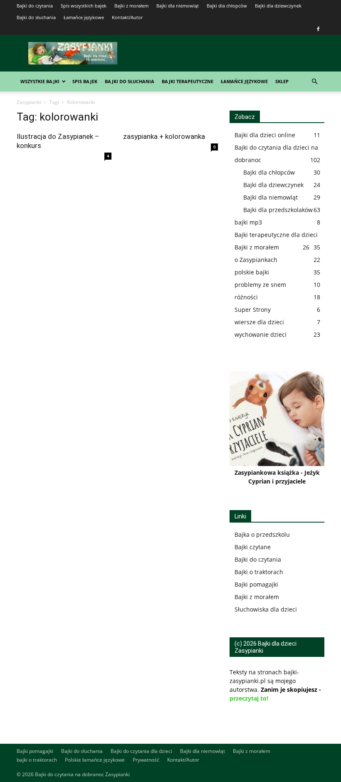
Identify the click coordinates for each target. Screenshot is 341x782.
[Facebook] (318, 29)
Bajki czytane (253, 547)
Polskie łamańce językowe (95, 759)
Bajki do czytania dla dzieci (141, 751)
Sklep (282, 81)
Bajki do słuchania (36, 17)
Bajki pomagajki (256, 584)
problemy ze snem (260, 285)
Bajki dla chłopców (227, 5)
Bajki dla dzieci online (265, 135)
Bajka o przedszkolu (262, 534)
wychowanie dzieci (261, 334)
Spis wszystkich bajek (83, 5)
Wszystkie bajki (39, 81)
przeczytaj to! (249, 698)
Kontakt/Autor (127, 17)
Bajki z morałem (131, 5)
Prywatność (146, 759)
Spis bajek (84, 81)
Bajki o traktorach (259, 572)
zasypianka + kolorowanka (164, 136)
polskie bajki (252, 272)
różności (246, 297)
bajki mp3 (248, 222)
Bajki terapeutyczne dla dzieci (276, 235)
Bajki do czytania (35, 5)
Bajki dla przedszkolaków (278, 210)
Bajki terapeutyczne (187, 81)
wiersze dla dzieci (259, 322)
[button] (314, 82)
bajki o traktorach (37, 759)
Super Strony (253, 309)
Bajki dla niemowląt (177, 5)
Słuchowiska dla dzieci (266, 609)
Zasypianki (29, 102)
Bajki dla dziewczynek (278, 5)
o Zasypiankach (256, 260)
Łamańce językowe (84, 17)
